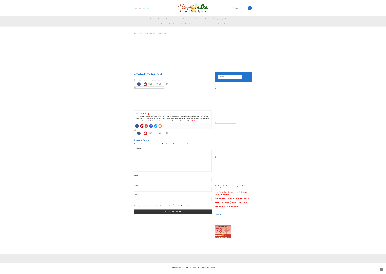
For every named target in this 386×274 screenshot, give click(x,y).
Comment (138, 148)
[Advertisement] (193, 50)
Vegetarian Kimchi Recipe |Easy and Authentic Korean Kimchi (232, 187)
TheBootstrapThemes (207, 267)
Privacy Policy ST (219, 19)
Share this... (135, 84)
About (160, 19)
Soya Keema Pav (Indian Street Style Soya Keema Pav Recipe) (231, 193)
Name (137, 176)
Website (137, 195)
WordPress (185, 267)
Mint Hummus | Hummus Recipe (227, 206)
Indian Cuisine (196, 19)
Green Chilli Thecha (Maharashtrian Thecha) (231, 202)
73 (219, 230)
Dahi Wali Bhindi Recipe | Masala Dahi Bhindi (232, 198)
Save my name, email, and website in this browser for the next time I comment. (161, 206)
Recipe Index (181, 19)
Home (152, 19)
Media (207, 19)
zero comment (158, 80)
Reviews (169, 19)
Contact (233, 19)
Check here (194, 121)
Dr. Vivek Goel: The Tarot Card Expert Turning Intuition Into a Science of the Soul (193, 24)
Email (136, 185)
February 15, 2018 (141, 80)
